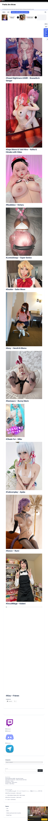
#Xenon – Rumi (12, 551)
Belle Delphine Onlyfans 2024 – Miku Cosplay (16, 795)
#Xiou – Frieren (12, 696)
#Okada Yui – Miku (14, 439)
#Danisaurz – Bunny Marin (17, 401)
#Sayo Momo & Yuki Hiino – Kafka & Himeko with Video (16, 779)
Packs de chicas (9, 4)
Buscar (6, 768)
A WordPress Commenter (10, 793)
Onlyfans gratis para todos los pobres (20, 12)
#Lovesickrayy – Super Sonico (19, 257)
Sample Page (8, 815)
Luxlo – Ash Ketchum (12, 799)
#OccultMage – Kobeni (15, 603)
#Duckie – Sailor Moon (15, 289)
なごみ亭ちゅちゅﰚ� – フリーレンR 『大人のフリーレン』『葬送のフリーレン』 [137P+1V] (24, 791)
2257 (8, 12)
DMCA (4, 12)
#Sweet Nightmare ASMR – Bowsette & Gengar (14, 778)
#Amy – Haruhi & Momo (16, 348)
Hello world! (19, 793)
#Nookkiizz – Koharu (15, 205)
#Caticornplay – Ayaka (15, 492)
